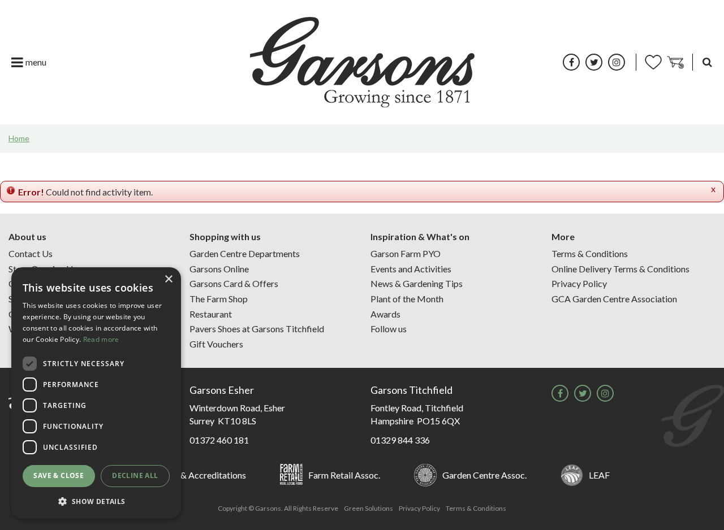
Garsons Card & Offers (233, 283)
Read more (101, 339)
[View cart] (675, 62)
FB (571, 62)
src (707, 62)
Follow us (388, 328)
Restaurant (210, 314)
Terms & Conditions (589, 253)
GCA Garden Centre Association (614, 298)
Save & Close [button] (58, 475)
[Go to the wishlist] (653, 62)
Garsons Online (219, 268)
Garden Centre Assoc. (484, 475)
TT (593, 62)
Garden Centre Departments (244, 253)
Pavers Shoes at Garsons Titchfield (256, 328)
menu (35, 62)
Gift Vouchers (216, 343)
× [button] (168, 279)
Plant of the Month (406, 298)
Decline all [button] (135, 475)
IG (616, 62)
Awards (385, 314)
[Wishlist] (653, 62)
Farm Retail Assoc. (344, 475)
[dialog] (96, 393)
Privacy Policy (579, 283)
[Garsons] (362, 62)
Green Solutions (368, 508)
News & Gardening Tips (416, 283)
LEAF (599, 475)
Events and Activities (410, 268)
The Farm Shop (218, 298)
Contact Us (30, 253)
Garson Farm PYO (405, 253)
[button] (96, 500)
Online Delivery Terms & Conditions (620, 268)
